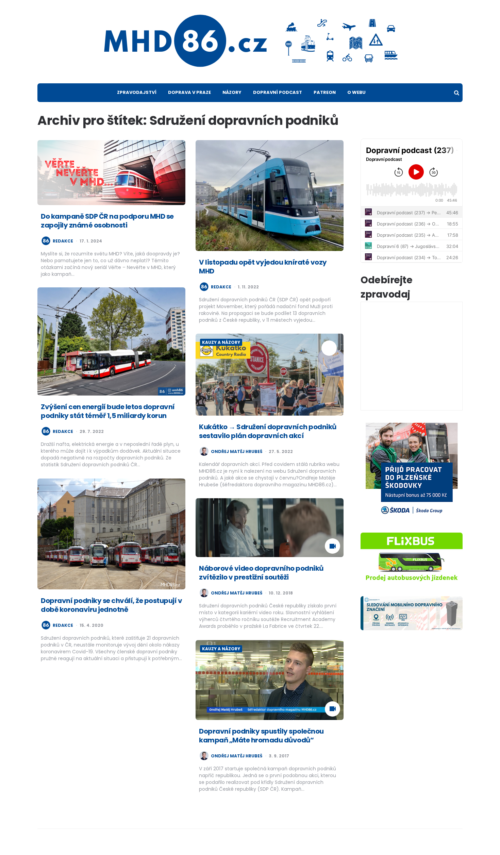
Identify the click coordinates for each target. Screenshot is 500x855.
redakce (63, 241)
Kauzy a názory (221, 342)
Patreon (325, 92)
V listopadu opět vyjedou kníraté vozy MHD (263, 266)
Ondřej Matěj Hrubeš (236, 451)
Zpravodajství (136, 92)
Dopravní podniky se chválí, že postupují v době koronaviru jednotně (111, 605)
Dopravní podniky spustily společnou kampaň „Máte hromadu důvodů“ (261, 735)
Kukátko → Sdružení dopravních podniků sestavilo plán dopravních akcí (267, 431)
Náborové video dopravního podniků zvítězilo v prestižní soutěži (261, 573)
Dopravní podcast (277, 92)
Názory (231, 92)
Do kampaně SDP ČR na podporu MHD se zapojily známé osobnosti (107, 221)
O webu (356, 92)
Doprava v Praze (189, 92)
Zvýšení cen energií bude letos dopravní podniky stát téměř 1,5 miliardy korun (108, 411)
